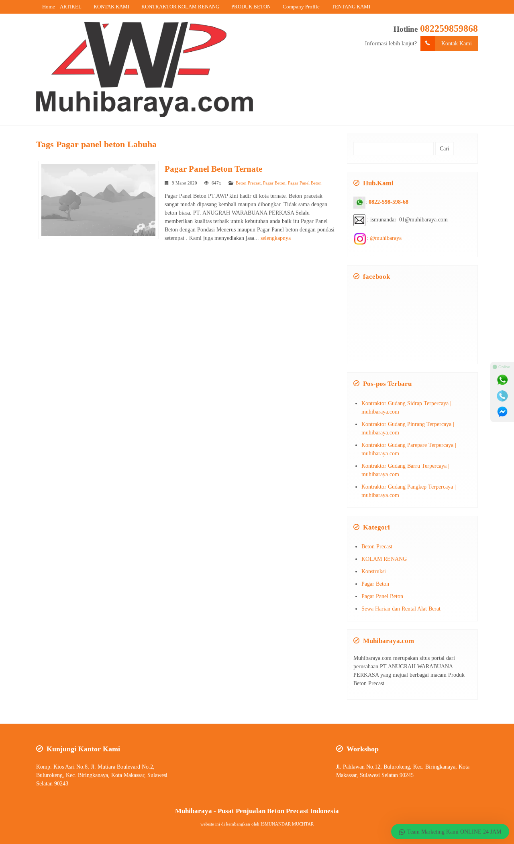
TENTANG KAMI (351, 7)
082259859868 (449, 28)
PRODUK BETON (251, 7)
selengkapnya (276, 238)
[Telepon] (502, 396)
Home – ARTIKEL (62, 7)
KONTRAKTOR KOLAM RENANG (180, 7)
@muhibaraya (386, 238)
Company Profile (301, 7)
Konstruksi (373, 571)
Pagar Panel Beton (305, 183)
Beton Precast (248, 183)
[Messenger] (502, 412)
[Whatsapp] (502, 380)
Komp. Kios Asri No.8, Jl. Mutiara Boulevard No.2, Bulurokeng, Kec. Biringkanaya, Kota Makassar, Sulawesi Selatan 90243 (101, 775)
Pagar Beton (274, 183)
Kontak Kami (456, 44)
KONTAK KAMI (111, 7)
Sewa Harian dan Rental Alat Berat (401, 609)
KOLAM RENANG (384, 559)
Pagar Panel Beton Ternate (213, 169)
